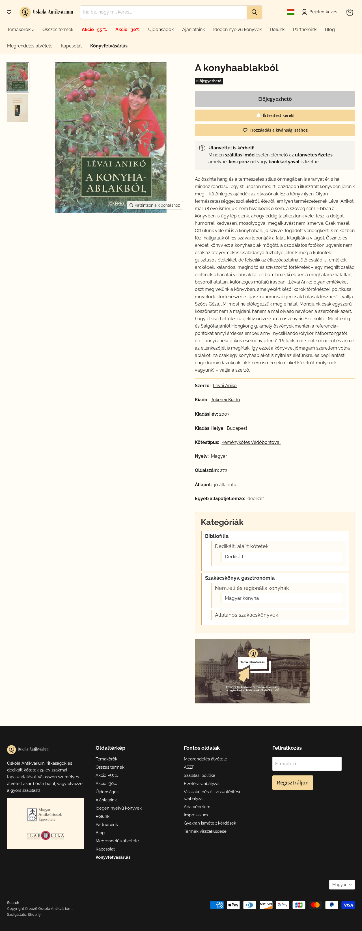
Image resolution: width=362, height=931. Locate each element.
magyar (219, 456)
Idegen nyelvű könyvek (237, 29)
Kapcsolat (71, 46)
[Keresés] (254, 12)
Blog (330, 29)
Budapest (237, 428)
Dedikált (234, 556)
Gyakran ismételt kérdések (210, 823)
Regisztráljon (293, 782)
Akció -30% (127, 29)
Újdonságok (161, 29)
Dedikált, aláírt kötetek (242, 546)
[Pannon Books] (45, 814)
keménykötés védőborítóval (251, 442)
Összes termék (57, 29)
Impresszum (196, 814)
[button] (9, 12)
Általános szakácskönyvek (246, 615)
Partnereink (304, 29)
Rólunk (277, 29)
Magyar (339, 884)
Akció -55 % (94, 29)
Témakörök (19, 29)
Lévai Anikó (225, 385)
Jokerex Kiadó (225, 399)
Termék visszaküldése (205, 831)
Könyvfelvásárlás (109, 46)
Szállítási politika (199, 775)
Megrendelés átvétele (29, 46)
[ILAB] (45, 835)
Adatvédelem (197, 806)
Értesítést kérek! (278, 115)
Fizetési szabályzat (202, 783)
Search (13, 903)
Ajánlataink (193, 29)
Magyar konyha (242, 598)
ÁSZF (189, 767)
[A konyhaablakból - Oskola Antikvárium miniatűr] (18, 77)
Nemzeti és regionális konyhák (252, 588)
